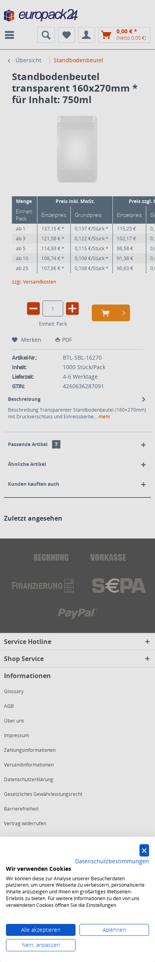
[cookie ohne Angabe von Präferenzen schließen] (144, 850)
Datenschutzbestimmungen (112, 861)
